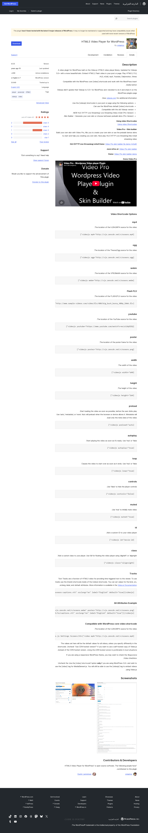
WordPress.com (26, 797)
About (137, 797)
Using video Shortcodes (127, 124)
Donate (56, 804)
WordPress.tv (80, 807)
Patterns (110, 807)
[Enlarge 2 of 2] (92, 685)
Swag (57, 807)
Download (16, 43)
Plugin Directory (133, 11)
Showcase (109, 797)
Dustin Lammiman (84, 774)
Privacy (136, 807)
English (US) (15, 87)
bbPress (29, 804)
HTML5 (28, 92)
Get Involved (55, 797)
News (137, 800)
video (20, 96)
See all (13, 142)
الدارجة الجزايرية (114, 819)
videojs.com (111, 98)
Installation (108, 55)
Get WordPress (10, 4)
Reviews (120, 55)
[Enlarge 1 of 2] (134, 685)
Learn (84, 797)
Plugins (110, 804)
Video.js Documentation (127, 585)
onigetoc (120, 45)
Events (57, 800)
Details (132, 55)
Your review (44, 142)
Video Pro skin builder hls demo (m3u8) (121, 144)
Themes (110, 800)
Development (93, 55)
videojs (14, 96)
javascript (21, 92)
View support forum (41, 160)
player (14, 92)
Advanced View (42, 103)
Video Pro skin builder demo (125, 154)
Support (14, 55)
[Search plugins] (116, 18)
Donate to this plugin (40, 182)
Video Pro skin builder (128, 149)
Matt (30, 800)
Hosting (136, 804)
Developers (82, 804)
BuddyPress (28, 807)
